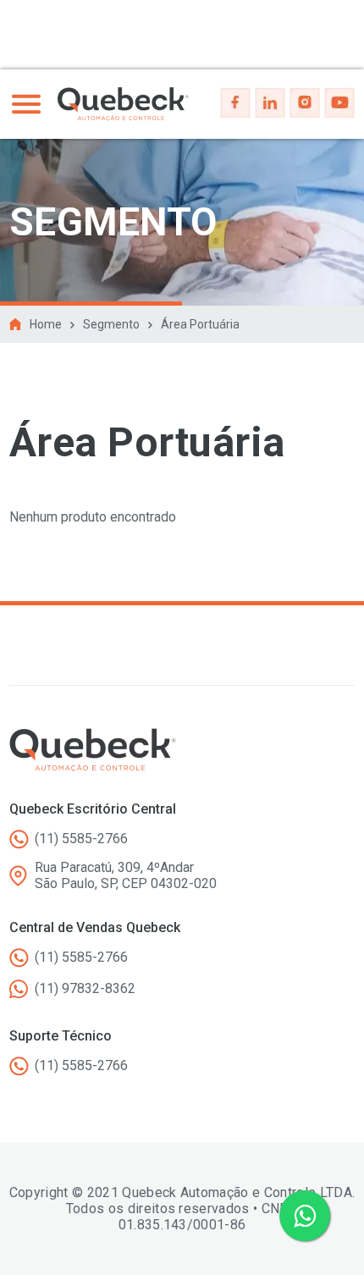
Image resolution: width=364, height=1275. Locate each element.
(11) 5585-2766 (81, 839)
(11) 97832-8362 (85, 988)
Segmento (111, 324)
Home (46, 324)
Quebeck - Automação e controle (123, 104)
